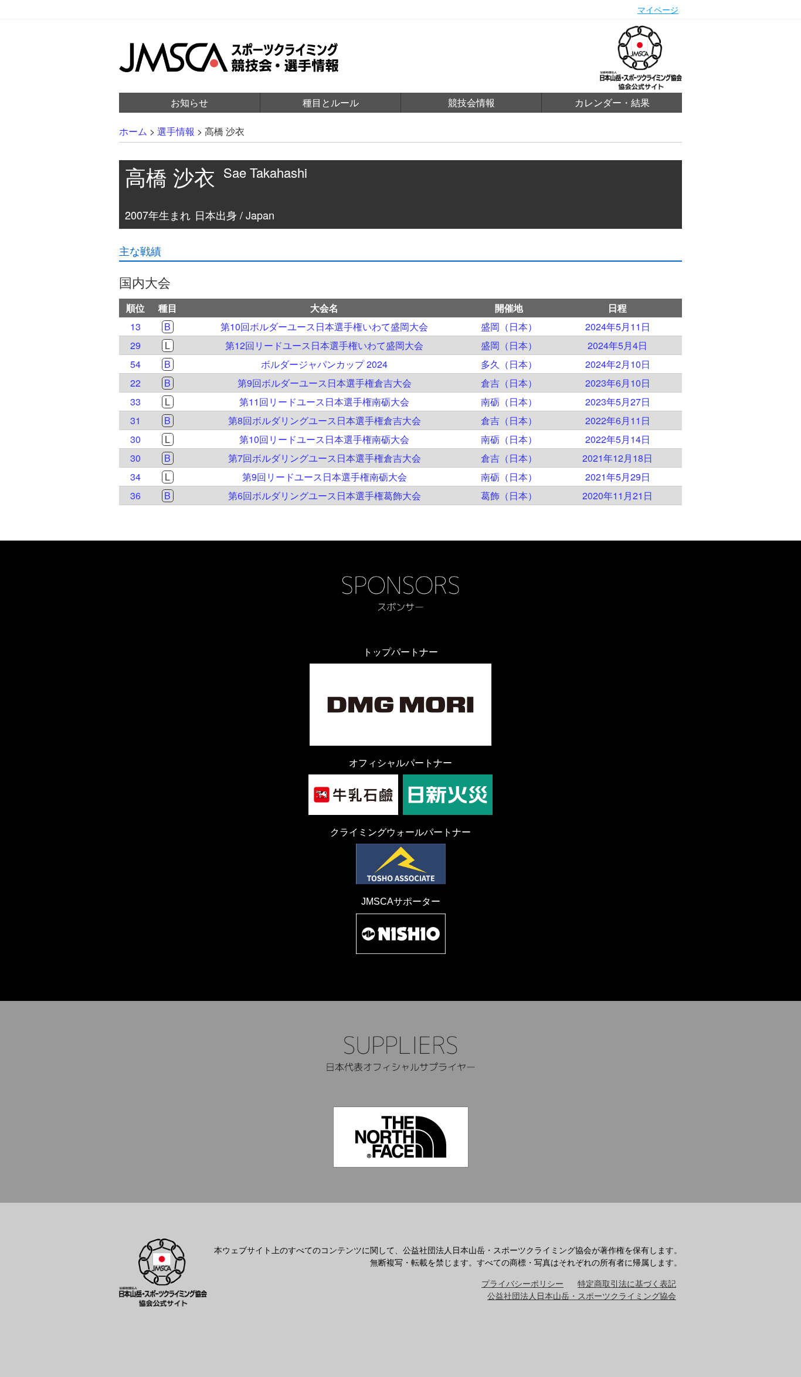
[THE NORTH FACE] (401, 1137)
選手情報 (176, 131)
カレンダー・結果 (612, 102)
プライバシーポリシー (522, 1283)
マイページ (657, 9)
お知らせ (189, 102)
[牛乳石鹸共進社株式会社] (353, 794)
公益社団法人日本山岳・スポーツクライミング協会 (581, 1295)
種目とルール (331, 102)
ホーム (133, 131)
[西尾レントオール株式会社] (401, 934)
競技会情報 (471, 102)
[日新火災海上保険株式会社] (448, 794)
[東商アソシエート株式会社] (401, 864)
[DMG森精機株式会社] (400, 705)
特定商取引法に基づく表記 (627, 1283)
